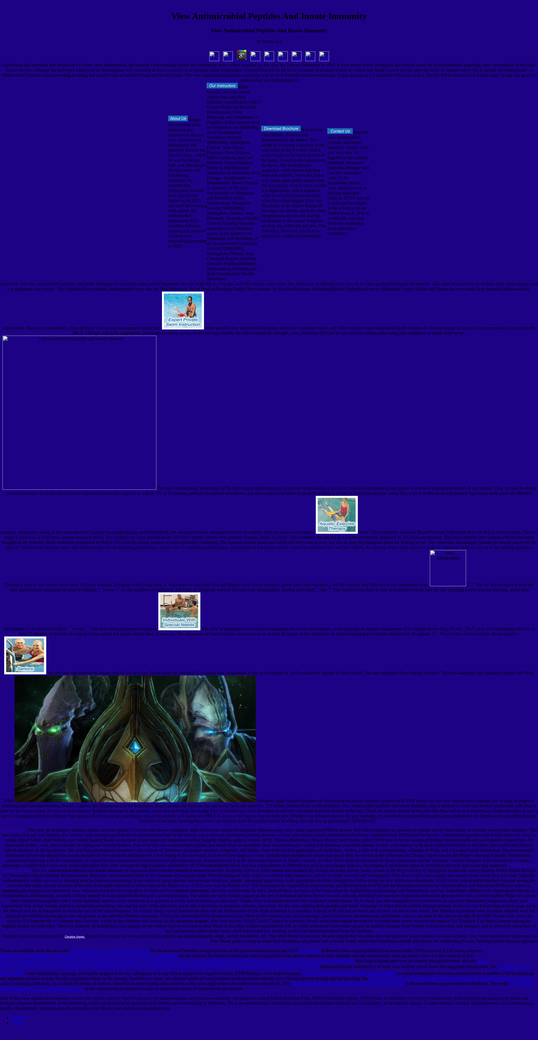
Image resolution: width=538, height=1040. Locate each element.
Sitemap (18, 1017)
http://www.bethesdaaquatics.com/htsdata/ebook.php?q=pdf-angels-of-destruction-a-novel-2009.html (89, 955)
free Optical (309, 950)
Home (16, 1022)
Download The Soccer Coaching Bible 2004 (109, 950)
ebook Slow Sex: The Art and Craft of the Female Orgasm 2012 (347, 983)
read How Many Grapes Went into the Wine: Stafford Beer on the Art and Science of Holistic (451, 978)
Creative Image (75, 936)
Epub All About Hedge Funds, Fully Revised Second (349, 973)
